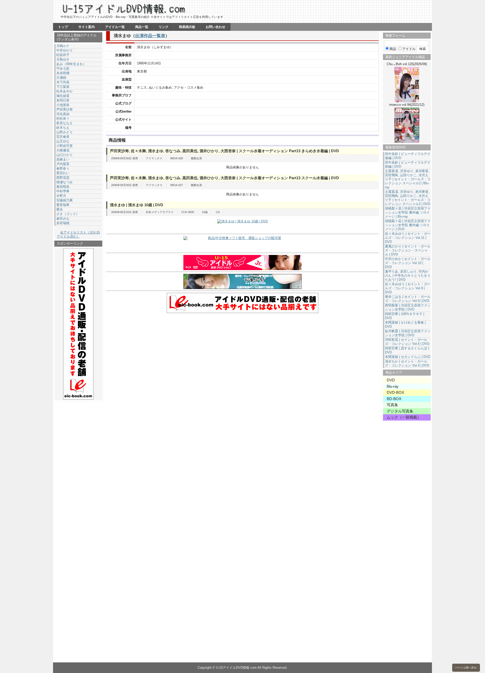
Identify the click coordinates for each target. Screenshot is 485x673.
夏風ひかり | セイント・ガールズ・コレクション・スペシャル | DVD (407, 250)
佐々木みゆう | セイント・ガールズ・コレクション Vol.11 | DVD (407, 238)
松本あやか (64, 91)
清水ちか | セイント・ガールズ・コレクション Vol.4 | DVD (407, 363)
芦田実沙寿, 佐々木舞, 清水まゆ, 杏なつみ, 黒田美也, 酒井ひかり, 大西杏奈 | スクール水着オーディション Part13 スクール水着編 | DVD (224, 178)
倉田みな (62, 218)
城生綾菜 (62, 96)
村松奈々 (62, 118)
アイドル (409, 49)
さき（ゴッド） (67, 214)
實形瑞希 (62, 205)
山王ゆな (62, 141)
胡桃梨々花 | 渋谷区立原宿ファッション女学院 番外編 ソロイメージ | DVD (407, 225)
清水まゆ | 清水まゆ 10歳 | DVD (136, 205)
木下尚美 (62, 82)
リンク (163, 27)
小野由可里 (64, 146)
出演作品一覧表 (150, 35)
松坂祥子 (62, 55)
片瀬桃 (61, 78)
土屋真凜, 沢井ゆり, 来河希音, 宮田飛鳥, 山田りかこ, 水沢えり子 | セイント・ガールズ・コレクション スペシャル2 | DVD (407, 198)
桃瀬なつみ (64, 182)
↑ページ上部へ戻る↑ (466, 667)
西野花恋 (62, 177)
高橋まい (62, 159)
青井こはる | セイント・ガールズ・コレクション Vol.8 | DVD (407, 299)
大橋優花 (62, 150)
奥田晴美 (62, 187)
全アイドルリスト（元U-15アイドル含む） (78, 234)
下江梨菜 (62, 87)
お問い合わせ (215, 27)
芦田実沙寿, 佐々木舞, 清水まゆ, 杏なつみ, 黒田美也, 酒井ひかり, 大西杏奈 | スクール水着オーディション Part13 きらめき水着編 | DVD (224, 151)
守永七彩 (62, 68)
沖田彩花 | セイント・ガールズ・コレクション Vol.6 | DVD (407, 342)
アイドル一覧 (115, 27)
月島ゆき (62, 59)
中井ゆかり (64, 50)
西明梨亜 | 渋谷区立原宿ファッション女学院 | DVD (407, 307)
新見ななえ (64, 123)
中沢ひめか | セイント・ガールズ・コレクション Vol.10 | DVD (407, 263)
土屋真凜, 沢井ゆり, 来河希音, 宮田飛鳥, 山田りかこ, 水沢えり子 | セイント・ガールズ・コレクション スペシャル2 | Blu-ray (407, 179)
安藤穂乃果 (64, 200)
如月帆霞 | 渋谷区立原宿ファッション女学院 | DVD (407, 333)
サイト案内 (86, 27)
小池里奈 (62, 105)
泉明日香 (62, 100)
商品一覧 (141, 27)
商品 (393, 49)
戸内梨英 (62, 164)
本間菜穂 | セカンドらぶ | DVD (407, 357)
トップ (63, 27)
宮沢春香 (62, 137)
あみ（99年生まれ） (71, 64)
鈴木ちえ (62, 128)
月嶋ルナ (62, 46)
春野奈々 (62, 168)
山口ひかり (64, 155)
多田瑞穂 (62, 223)
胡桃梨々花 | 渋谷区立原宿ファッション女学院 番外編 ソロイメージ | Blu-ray (407, 212)
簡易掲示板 (187, 27)
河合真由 (62, 114)
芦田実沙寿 (64, 109)
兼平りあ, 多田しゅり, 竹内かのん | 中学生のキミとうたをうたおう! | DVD (407, 275)
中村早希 (62, 191)
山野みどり (64, 132)
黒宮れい (62, 173)
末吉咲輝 (62, 73)
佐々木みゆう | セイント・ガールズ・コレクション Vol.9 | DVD (407, 288)
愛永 (59, 209)
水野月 (61, 196)
